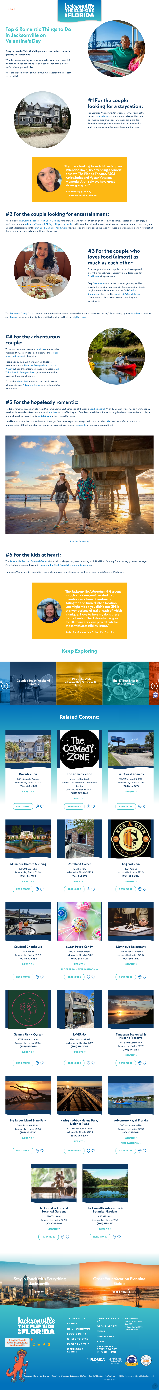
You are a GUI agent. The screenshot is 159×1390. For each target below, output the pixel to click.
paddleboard (44, 415)
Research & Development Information (107, 1349)
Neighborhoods (79, 1328)
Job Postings (110, 1376)
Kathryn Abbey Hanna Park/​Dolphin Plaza (79, 1122)
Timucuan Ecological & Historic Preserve (131, 1036)
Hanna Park (22, 381)
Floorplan (68, 969)
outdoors (40, 349)
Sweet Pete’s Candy (79, 947)
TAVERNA (79, 1034)
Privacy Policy (109, 1380)
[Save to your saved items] (41, 806)
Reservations (86, 969)
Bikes (109, 421)
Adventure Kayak (31, 384)
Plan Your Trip (78, 1344)
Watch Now (55, 1376)
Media (101, 1331)
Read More (23, 806)
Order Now (119, 1292)
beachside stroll (97, 408)
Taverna (14, 316)
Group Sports (107, 1326)
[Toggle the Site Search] (146, 8)
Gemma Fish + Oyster (28, 1034)
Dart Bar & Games (44, 227)
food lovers (93, 276)
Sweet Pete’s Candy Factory (127, 293)
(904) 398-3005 (79, 1046)
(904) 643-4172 (79, 958)
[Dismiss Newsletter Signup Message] (31, 1339)
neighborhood (79, 316)
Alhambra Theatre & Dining (38, 224)
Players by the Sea (64, 224)
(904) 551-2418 (80, 875)
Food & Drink (76, 1334)
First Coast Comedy (50, 220)
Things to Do (76, 1318)
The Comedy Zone (28, 220)
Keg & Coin (61, 227)
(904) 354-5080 (28, 785)
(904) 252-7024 (130, 1132)
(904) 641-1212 (28, 875)
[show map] (37, 806)
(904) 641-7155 (131, 1049)
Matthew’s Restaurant (131, 947)
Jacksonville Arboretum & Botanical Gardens (105, 1209)
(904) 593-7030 (28, 1046)
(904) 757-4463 (54, 1223)
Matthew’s (136, 313)
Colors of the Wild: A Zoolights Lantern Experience (66, 564)
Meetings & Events (75, 1350)
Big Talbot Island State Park (28, 1120)
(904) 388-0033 (130, 875)
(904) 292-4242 (79, 792)
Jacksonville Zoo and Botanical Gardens (29, 561)
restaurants (80, 424)
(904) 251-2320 (28, 1132)
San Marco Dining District (22, 313)
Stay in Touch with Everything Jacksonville (17, 1343)
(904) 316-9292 (131, 785)
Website (27, 791)
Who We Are (105, 1336)
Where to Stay (78, 1338)
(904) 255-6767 (79, 1135)
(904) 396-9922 (130, 958)
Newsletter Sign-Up (110, 1319)
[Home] (79, 11)
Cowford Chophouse (28, 947)
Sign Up (39, 1292)
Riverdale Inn (102, 116)
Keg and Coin (131, 864)
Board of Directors (96, 1376)
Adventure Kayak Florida (131, 1120)
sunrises (53, 412)
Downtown (98, 283)
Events (72, 1323)
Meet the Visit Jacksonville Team (74, 1376)
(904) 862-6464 (28, 958)
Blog (100, 1341)
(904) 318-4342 (105, 1223)
